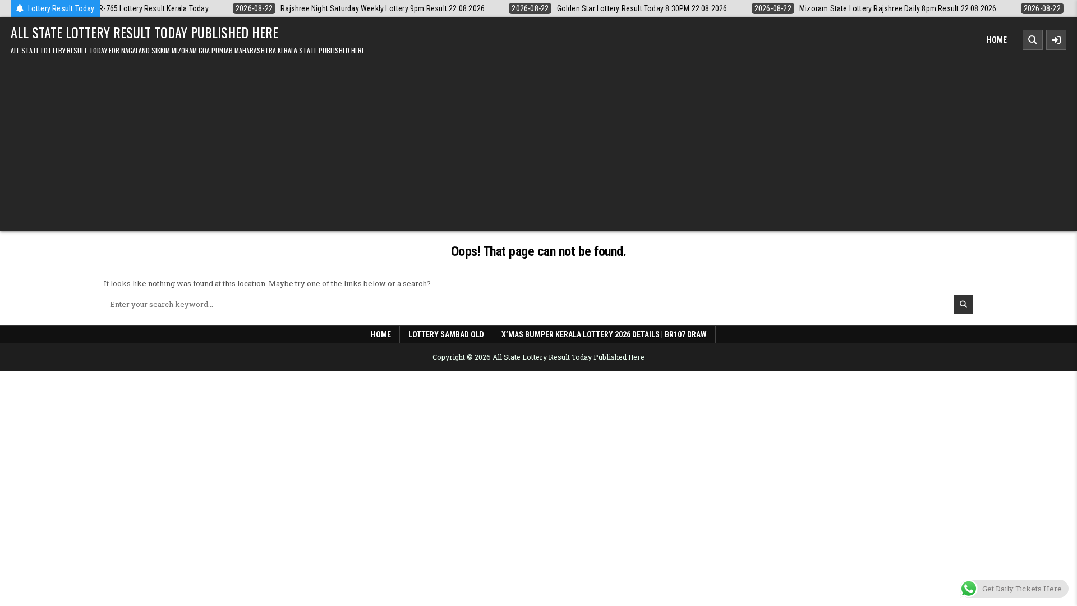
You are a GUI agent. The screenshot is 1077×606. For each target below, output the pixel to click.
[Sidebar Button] (1056, 40)
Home (997, 39)
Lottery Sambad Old (446, 334)
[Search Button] (1033, 40)
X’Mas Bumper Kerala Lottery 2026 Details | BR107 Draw (604, 334)
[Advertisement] (538, 140)
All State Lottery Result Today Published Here (144, 32)
